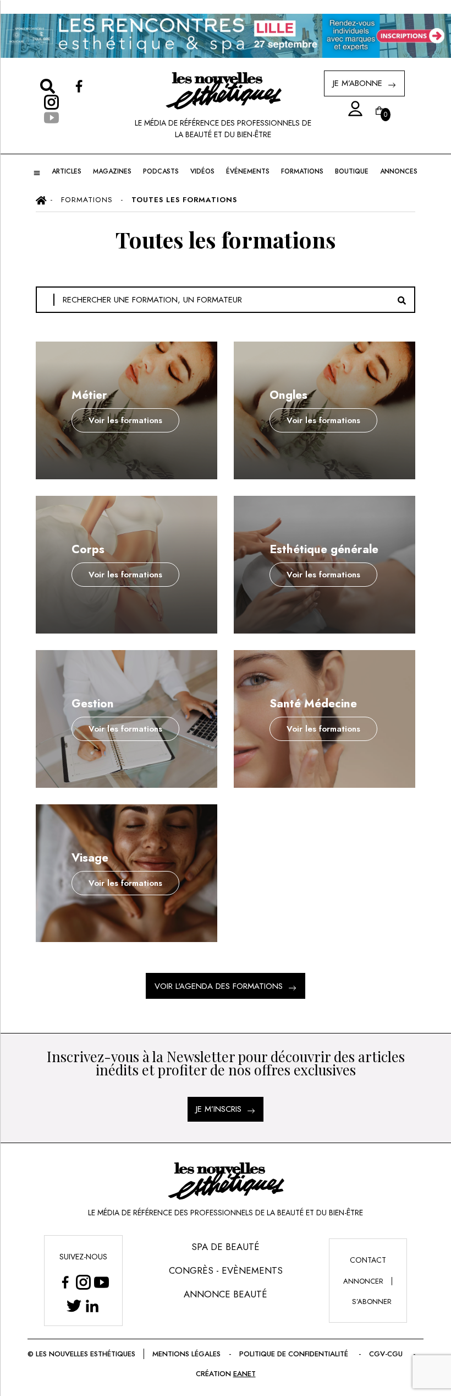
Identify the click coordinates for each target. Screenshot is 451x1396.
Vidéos (202, 171)
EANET (244, 1373)
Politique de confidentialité (293, 1354)
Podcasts (161, 171)
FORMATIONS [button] (302, 171)
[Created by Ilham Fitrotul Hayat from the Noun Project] (352, 109)
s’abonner (372, 1301)
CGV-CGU (386, 1354)
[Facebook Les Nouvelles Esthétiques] (65, 1282)
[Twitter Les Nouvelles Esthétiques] (74, 1305)
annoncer (363, 1281)
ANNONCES (398, 171)
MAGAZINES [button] (112, 171)
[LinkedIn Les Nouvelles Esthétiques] (92, 1305)
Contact (368, 1259)
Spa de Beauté (225, 1246)
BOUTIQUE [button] (352, 171)
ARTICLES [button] (66, 171)
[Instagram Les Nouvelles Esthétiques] (83, 1282)
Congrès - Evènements (226, 1270)
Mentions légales (186, 1354)
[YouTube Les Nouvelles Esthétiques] (101, 1282)
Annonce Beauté (225, 1294)
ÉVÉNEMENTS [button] (248, 171)
